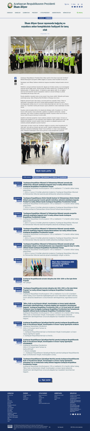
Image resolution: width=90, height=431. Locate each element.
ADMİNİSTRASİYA (56, 12)
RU (78, 4)
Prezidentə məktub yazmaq (75, 395)
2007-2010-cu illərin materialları (77, 427)
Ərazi (8, 398)
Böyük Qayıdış (10, 409)
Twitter (79, 6)
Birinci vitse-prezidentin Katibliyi (43, 396)
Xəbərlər (40, 399)
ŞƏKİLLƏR (64, 177)
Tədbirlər (48, 18)
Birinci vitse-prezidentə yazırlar (44, 403)
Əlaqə (55, 399)
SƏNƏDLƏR (17, 12)
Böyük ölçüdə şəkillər (43, 171)
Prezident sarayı (57, 398)
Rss (81, 6)
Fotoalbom (9, 419)
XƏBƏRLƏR (9, 12)
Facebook (77, 6)
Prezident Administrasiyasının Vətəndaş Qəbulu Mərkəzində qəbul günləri (75, 401)
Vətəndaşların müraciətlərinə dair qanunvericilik (75, 398)
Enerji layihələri (10, 411)
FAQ (49, 427)
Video (74, 4)
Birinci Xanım (25, 399)
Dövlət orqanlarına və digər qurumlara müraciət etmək (74, 406)
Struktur (55, 396)
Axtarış (81, 12)
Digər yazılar (46, 380)
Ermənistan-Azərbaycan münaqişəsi (11, 406)
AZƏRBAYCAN (26, 12)
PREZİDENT (35, 12)
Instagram (72, 6)
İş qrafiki (24, 396)
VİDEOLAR (55, 177)
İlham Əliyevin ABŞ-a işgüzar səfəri (12, 418)
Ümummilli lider (10, 395)
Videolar (40, 402)
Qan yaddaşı (9, 410)
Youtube (75, 6)
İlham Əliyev (20, 7)
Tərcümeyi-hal (25, 398)
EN (82, 4)
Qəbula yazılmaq (73, 404)
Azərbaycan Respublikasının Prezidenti (34, 3)
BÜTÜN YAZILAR (27, 177)
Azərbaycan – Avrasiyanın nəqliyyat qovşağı (12, 414)
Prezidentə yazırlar (73, 396)
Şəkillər (40, 400)
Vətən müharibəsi (10, 407)
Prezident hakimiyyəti (27, 395)
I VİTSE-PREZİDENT (45, 12)
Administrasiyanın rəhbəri (58, 395)
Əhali (8, 399)
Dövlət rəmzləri (10, 402)
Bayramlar (9, 403)
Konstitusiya (9, 400)
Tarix (8, 396)
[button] (22, 148)
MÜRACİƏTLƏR (66, 12)
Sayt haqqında (60, 427)
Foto (68, 4)
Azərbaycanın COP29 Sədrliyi (12, 415)
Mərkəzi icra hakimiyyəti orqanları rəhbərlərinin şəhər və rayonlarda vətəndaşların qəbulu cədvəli (75, 410)
